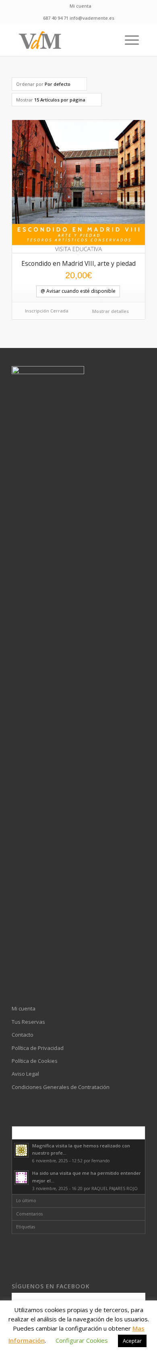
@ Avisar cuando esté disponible (78, 291)
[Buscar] (109, 40)
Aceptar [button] (132, 1340)
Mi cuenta (80, 6)
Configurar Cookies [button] (82, 1340)
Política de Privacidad (38, 1048)
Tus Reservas (28, 1021)
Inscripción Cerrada (46, 311)
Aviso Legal (25, 1073)
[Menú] (128, 40)
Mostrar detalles (110, 311)
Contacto (22, 1034)
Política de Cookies (35, 1060)
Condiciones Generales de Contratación (60, 1087)
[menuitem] (80, 6)
